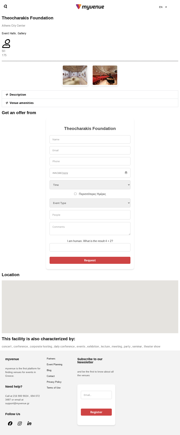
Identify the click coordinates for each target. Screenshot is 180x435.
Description (18, 95)
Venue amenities (22, 103)
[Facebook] (9, 423)
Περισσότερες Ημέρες (92, 193)
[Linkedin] (29, 423)
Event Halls (9, 33)
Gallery (22, 33)
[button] (90, 95)
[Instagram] (19, 423)
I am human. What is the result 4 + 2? (90, 241)
